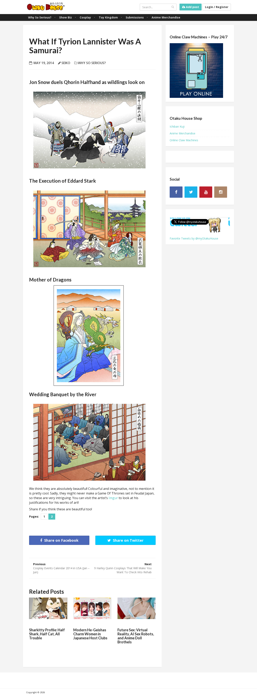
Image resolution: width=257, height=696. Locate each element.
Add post (192, 7)
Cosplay (85, 17)
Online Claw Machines (184, 140)
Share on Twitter (128, 540)
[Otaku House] (46, 7)
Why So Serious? (39, 17)
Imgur (113, 498)
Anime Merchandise (166, 17)
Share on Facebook (61, 540)
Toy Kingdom (108, 17)
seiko (65, 63)
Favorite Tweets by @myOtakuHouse (194, 238)
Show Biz (65, 17)
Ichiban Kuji (177, 126)
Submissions (135, 17)
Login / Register (216, 7)
